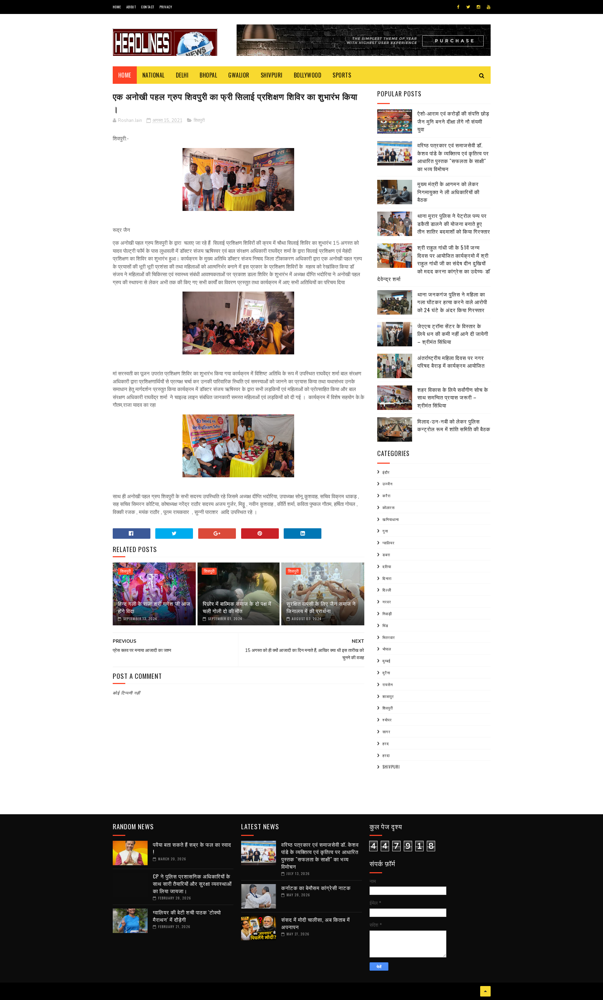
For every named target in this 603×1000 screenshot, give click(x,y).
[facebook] (458, 7)
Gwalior (239, 75)
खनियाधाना (390, 519)
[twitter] (468, 7)
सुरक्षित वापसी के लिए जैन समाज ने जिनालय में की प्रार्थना (321, 607)
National (153, 75)
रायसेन (387, 684)
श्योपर (387, 719)
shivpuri (391, 767)
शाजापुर (388, 696)
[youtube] (488, 7)
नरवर (386, 601)
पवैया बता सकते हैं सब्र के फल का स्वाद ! (192, 847)
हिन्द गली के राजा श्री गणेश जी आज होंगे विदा (154, 607)
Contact (147, 6)
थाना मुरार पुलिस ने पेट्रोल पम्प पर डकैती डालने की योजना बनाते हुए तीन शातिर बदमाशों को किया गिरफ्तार (453, 223)
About (131, 6)
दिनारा (387, 578)
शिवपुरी (199, 120)
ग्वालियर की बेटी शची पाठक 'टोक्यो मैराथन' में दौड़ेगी (187, 915)
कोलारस (388, 507)
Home (117, 6)
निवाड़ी (387, 613)
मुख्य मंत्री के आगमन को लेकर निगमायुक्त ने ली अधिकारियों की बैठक (448, 191)
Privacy (165, 6)
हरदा (386, 755)
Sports (342, 75)
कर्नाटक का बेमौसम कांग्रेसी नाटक (316, 887)
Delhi (182, 75)
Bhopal (208, 75)
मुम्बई (386, 660)
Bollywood (308, 75)
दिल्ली (386, 590)
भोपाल (386, 649)
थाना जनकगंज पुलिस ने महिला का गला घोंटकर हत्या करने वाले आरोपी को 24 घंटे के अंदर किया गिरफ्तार (452, 302)
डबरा (386, 554)
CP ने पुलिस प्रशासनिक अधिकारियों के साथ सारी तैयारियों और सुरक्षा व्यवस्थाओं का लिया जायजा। (192, 883)
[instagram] (478, 7)
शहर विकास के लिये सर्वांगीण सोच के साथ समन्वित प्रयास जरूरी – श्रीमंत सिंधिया (452, 397)
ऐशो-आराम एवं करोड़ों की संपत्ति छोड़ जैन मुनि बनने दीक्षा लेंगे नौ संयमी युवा (453, 121)
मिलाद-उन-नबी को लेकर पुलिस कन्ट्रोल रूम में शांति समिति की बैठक (453, 425)
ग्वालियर (388, 542)
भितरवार (388, 637)
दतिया (386, 566)
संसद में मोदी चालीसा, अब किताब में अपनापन (315, 923)
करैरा (386, 495)
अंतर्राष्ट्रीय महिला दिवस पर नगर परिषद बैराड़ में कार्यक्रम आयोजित (451, 361)
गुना (385, 531)
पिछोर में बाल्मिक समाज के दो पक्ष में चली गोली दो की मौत (237, 607)
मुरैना (386, 672)
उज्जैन (387, 483)
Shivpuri (272, 75)
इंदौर (386, 472)
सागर (386, 731)
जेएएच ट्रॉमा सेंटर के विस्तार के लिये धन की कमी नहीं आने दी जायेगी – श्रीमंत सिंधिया (452, 333)
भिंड (385, 625)
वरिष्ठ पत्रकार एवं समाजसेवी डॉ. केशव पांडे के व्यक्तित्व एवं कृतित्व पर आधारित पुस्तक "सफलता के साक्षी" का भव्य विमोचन (453, 156)
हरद (385, 743)
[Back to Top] (485, 991)
